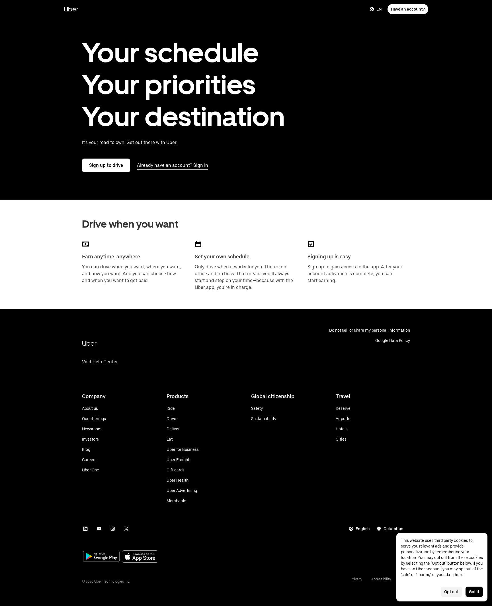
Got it (474, 591)
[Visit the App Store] (140, 557)
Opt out (451, 591)
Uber (71, 9)
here (459, 574)
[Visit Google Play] (101, 557)
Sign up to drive (106, 165)
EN (379, 9)
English (363, 528)
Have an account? (408, 9)
